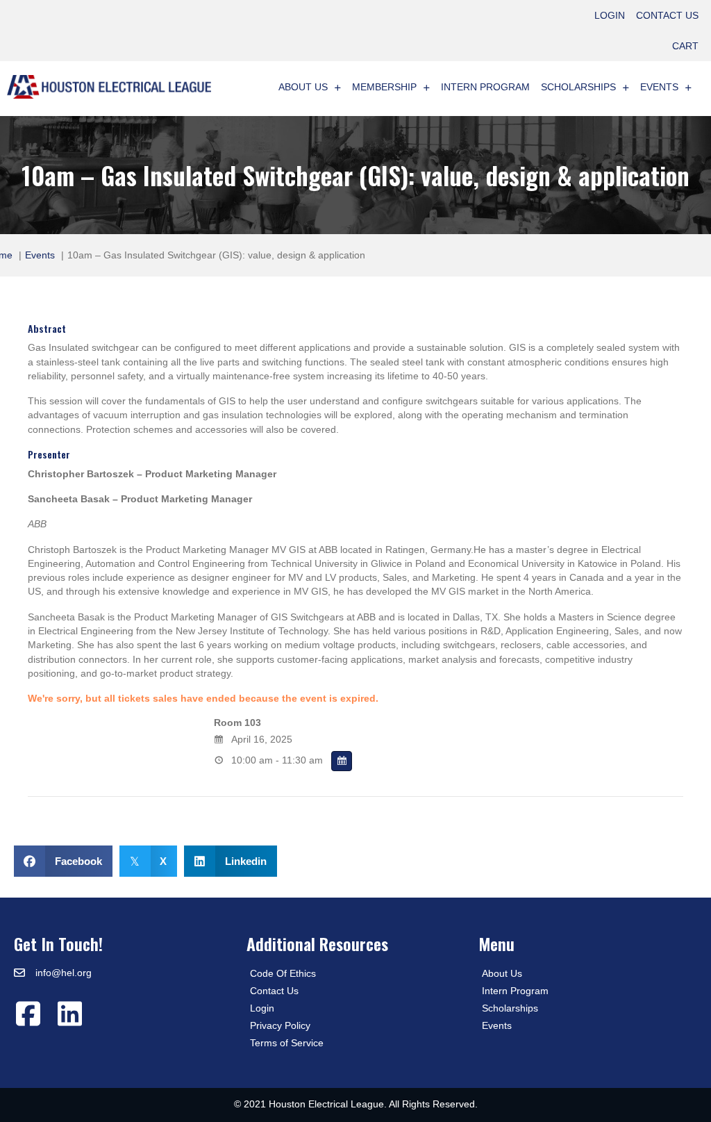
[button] (28, 1013)
